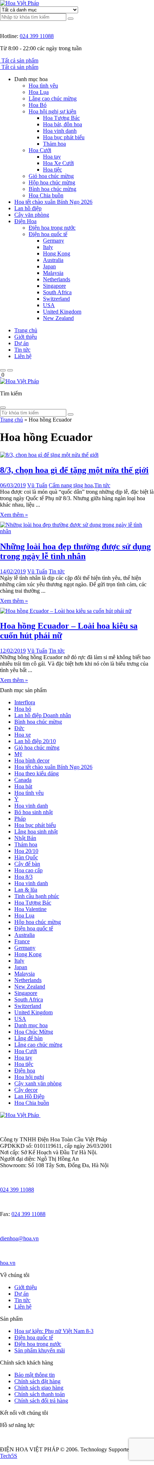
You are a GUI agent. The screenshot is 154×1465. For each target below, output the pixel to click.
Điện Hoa (25, 221)
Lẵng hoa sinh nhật (36, 831)
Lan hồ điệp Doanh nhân (42, 715)
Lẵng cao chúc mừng (53, 98)
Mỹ (18, 754)
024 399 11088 (37, 36)
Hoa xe (22, 735)
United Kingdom (62, 312)
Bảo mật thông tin (34, 1375)
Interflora (24, 702)
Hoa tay (52, 157)
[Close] (3, 408)
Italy (48, 247)
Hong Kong (56, 253)
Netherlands (56, 279)
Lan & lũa (25, 890)
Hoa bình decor (31, 760)
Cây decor (26, 1090)
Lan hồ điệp (28, 208)
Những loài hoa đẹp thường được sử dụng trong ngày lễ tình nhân (75, 551)
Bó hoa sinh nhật (33, 812)
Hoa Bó (38, 105)
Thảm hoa (54, 144)
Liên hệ (23, 356)
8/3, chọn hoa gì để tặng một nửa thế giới (74, 470)
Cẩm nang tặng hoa (71, 485)
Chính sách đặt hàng (37, 1381)
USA (49, 305)
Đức (19, 728)
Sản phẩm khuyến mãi (39, 1350)
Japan (49, 266)
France (22, 941)
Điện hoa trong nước (52, 228)
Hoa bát (23, 786)
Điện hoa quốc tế (48, 234)
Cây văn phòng (31, 215)
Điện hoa (24, 1070)
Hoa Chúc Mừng (33, 1032)
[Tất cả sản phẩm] (0, 60)
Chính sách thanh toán (39, 1394)
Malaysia (53, 273)
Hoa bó (22, 709)
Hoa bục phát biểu (64, 137)
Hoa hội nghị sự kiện (52, 111)
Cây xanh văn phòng (38, 1083)
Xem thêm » (14, 515)
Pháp (20, 819)
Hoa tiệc (52, 169)
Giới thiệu (25, 337)
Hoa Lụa (39, 92)
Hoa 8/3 (23, 877)
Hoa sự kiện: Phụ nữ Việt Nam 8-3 (53, 1331)
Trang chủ (25, 330)
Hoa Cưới (40, 150)
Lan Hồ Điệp (29, 1096)
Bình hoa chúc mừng (52, 189)
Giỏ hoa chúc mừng (51, 176)
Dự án (21, 343)
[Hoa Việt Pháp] (19, 3)
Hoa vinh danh (60, 131)
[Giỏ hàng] (0, 375)
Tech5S (8, 1456)
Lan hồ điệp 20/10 (35, 741)
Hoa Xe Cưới (58, 163)
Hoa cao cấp (28, 870)
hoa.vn (7, 1263)
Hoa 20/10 (26, 851)
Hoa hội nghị (29, 1077)
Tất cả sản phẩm (19, 60)
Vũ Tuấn (37, 485)
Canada (23, 780)
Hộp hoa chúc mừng (52, 182)
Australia (53, 260)
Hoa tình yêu (43, 86)
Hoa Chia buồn (46, 195)
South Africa (57, 292)
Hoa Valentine (30, 909)
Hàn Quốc (26, 857)
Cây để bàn (27, 864)
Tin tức (22, 350)
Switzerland (56, 299)
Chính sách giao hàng (38, 1388)
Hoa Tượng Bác (61, 118)
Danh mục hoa (31, 1025)
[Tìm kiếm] (70, 19)
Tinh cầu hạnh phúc (36, 896)
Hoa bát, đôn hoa (62, 124)
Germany (53, 241)
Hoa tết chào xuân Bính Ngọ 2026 (53, 202)
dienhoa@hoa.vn (19, 1238)
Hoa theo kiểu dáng (36, 773)
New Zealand (58, 318)
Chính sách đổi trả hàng (41, 1401)
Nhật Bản (25, 838)
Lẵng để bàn (28, 1038)
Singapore (54, 286)
